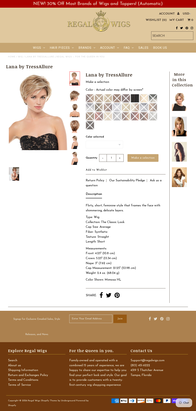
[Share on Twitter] (109, 295)
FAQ (127, 48)
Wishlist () (156, 20)
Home (12, 57)
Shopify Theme (49, 401)
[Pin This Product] (117, 295)
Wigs (37, 48)
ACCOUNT (167, 13)
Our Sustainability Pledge (127, 180)
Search (12, 360)
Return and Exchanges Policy (28, 375)
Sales (143, 48)
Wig (20, 57)
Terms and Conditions (23, 380)
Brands (84, 48)
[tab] (94, 195)
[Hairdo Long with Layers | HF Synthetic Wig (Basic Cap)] (179, 135)
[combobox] (172, 35)
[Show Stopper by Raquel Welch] (179, 186)
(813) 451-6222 (140, 365)
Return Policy (95, 180)
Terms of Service (19, 385)
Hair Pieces (60, 48)
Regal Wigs (34, 401)
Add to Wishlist (96, 169)
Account (107, 48)
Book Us (160, 48)
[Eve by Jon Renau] (179, 110)
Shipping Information (23, 370)
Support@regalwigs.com (147, 360)
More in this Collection (182, 80)
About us (14, 365)
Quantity (91, 158)
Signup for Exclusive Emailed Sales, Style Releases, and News (36, 327)
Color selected (95, 137)
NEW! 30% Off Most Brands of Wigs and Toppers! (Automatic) (98, 4)
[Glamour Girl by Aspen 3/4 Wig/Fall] (179, 160)
